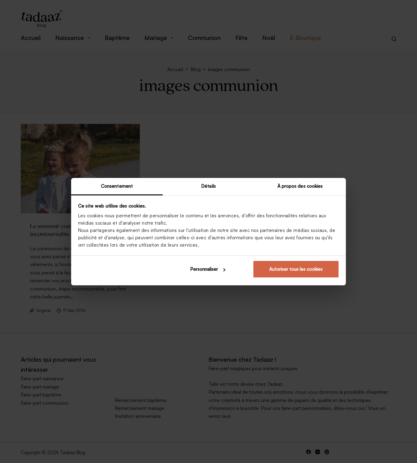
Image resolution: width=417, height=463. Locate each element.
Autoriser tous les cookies (296, 269)
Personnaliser (204, 269)
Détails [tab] (208, 186)
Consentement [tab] (117, 186)
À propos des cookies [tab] (300, 186)
